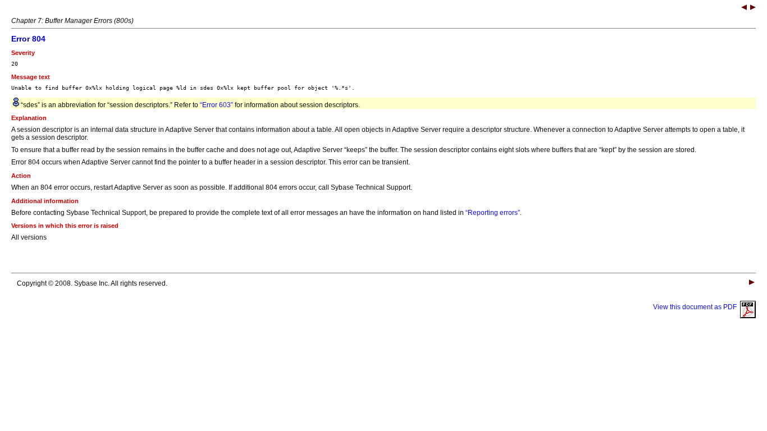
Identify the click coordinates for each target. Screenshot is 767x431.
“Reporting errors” (492, 213)
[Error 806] (753, 8)
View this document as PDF (696, 307)
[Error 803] (744, 8)
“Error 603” (216, 105)
